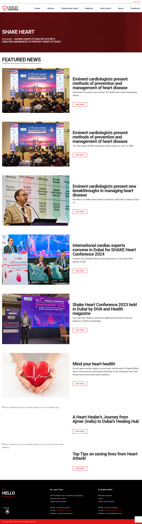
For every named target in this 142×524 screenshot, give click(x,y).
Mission (50, 8)
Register (89, 8)
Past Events (105, 8)
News (120, 8)
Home (37, 8)
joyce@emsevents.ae (64, 510)
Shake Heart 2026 (70, 8)
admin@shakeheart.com (113, 510)
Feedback (135, 8)
